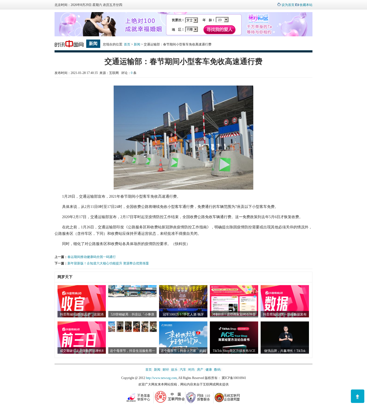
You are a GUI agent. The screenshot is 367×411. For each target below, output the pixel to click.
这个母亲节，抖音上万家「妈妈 (183, 351)
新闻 (137, 44)
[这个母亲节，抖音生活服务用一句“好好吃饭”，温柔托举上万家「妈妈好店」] (132, 331)
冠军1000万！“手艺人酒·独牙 (183, 314)
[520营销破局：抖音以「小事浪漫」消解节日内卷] (132, 296)
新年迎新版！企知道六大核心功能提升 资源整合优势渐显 (108, 263)
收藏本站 (306, 5)
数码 (217, 369)
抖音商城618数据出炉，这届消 (81, 314)
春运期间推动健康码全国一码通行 (91, 257)
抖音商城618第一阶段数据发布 (285, 314)
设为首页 (288, 5)
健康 (209, 369)
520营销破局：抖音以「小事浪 (132, 314)
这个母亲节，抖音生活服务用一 (132, 351)
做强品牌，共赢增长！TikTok (284, 351)
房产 (200, 369)
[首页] (69, 47)
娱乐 (174, 369)
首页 (127, 44)
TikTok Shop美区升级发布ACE (234, 351)
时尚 (191, 369)
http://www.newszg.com (161, 378)
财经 (166, 369)
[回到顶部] (357, 396)
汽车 (183, 369)
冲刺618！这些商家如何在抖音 (234, 314)
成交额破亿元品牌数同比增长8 (81, 351)
